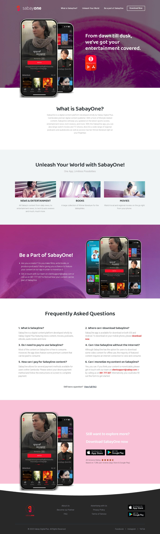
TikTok (142, 529)
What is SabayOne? (69, 8)
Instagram (131, 529)
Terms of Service (99, 514)
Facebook (119, 529)
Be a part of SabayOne (113, 8)
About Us (66, 506)
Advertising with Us (99, 506)
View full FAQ (90, 387)
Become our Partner (65, 510)
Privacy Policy (99, 510)
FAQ (65, 514)
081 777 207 (36, 277)
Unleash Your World (90, 8)
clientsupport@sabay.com (60, 274)
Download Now (136, 8)
